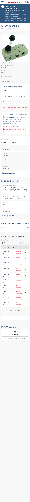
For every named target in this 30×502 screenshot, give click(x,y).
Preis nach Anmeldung (19, 252)
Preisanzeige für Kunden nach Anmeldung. (15, 107)
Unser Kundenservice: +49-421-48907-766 (15, 130)
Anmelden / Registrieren (11, 126)
